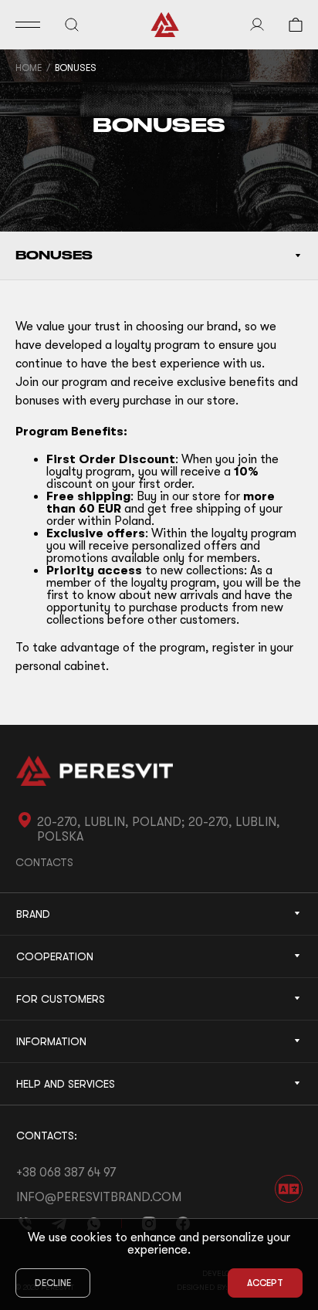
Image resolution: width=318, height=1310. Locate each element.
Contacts (44, 862)
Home (28, 68)
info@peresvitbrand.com (98, 1197)
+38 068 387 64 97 (66, 1173)
